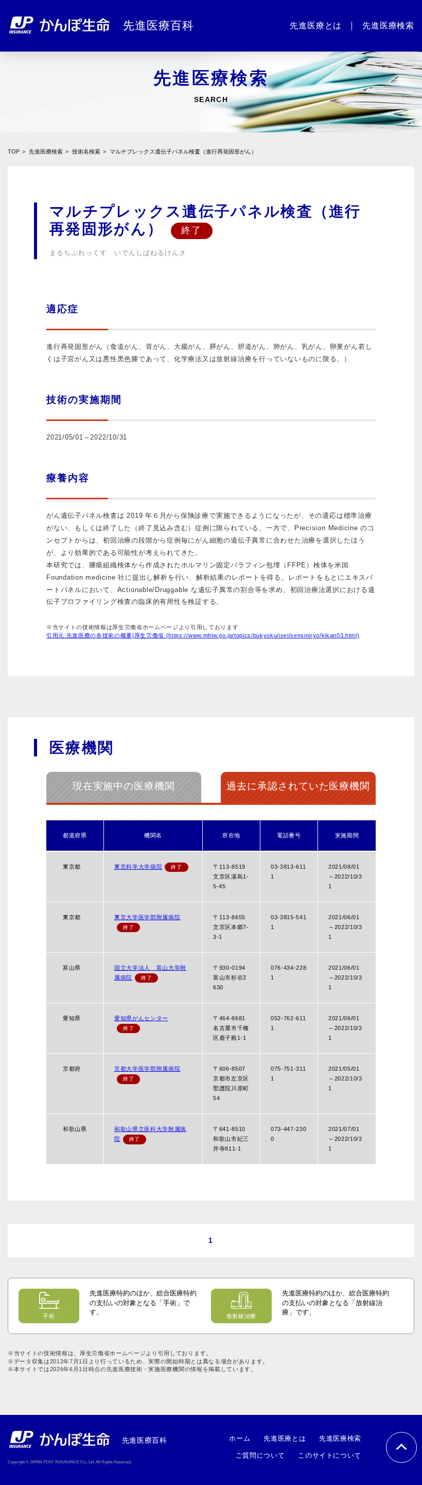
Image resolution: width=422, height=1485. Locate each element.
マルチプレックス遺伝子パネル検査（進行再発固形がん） (183, 151)
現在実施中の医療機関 (124, 786)
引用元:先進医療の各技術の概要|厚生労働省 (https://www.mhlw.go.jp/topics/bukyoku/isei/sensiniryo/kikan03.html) (202, 635)
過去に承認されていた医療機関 (298, 786)
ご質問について (260, 1455)
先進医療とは (284, 1438)
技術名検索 (86, 151)
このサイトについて (329, 1455)
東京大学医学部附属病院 (147, 917)
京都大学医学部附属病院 (147, 1069)
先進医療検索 (46, 151)
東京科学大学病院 (138, 867)
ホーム (239, 1438)
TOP (14, 151)
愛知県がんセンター (141, 1018)
